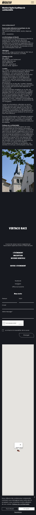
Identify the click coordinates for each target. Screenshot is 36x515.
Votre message (7, 311)
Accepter (27, 509)
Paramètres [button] (18, 512)
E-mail (4, 305)
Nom (20, 298)
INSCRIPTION (18, 256)
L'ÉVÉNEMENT (18, 253)
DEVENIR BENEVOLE (18, 258)
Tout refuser (10, 509)
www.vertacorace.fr (8, 25)
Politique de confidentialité (20, 504)
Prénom (4, 298)
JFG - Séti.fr (5, 58)
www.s (11, 64)
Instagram (18, 284)
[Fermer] (33, 498)
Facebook (18, 281)
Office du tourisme (18, 287)
